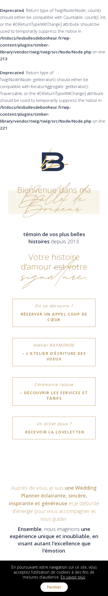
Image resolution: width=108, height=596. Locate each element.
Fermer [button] (54, 587)
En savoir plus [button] (73, 577)
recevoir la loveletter (54, 428)
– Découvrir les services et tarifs (54, 391)
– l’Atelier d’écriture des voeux (54, 352)
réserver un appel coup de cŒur (54, 312)
